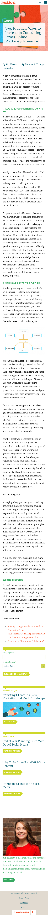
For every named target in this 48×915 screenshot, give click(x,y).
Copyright (24, 903)
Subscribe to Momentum (16, 674)
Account (24, 907)
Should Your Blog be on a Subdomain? (26, 641)
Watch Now (9, 722)
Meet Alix (8, 880)
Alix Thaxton (12, 64)
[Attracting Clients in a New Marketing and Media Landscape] (22, 709)
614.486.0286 (21, 912)
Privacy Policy (24, 898)
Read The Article (12, 751)
